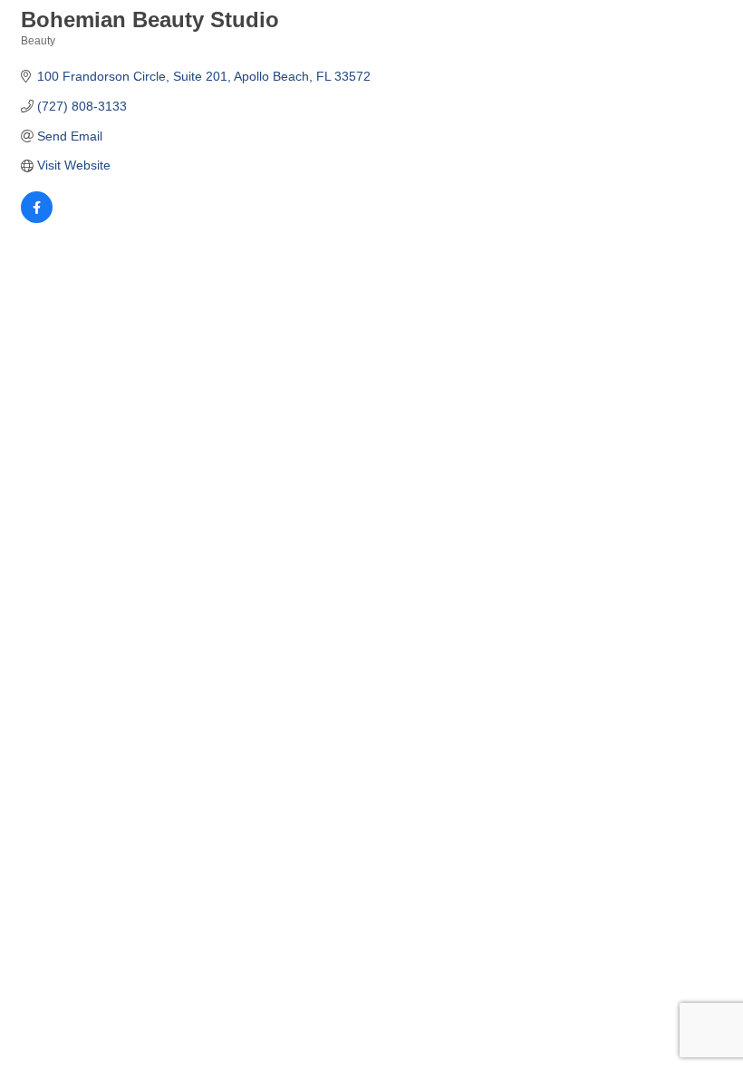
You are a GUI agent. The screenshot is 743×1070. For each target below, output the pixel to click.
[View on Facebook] (37, 218)
